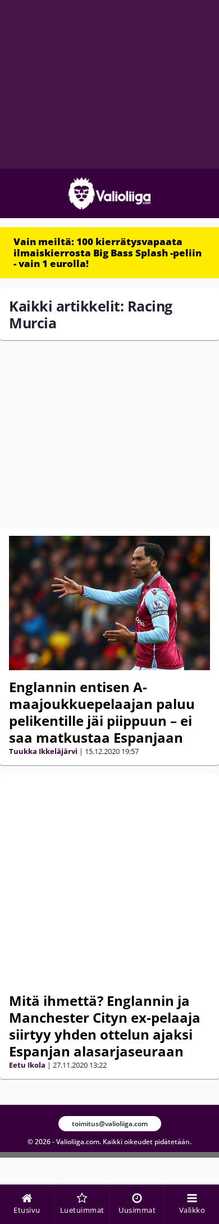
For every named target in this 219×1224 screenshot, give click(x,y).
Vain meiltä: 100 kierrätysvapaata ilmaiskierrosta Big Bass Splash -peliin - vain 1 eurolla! (107, 252)
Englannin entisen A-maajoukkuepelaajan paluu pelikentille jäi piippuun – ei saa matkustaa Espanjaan (102, 712)
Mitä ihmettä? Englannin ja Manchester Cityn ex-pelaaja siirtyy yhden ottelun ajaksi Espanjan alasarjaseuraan (104, 1025)
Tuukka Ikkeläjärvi (43, 751)
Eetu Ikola (27, 1065)
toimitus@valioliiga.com (110, 1123)
